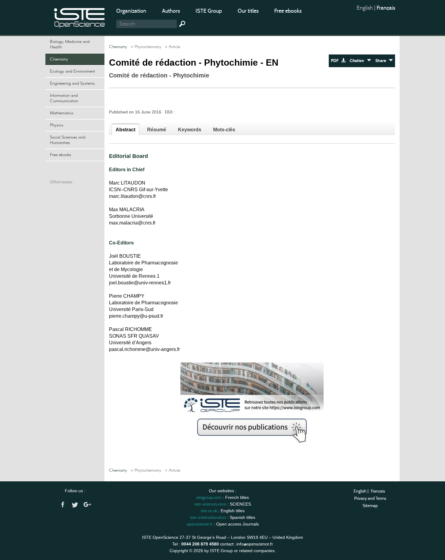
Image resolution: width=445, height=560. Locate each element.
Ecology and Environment (72, 71)
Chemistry (59, 59)
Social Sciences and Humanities (67, 140)
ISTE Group (209, 11)
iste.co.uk (209, 510)
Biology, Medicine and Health (70, 44)
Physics (56, 125)
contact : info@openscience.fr (246, 544)
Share (382, 60)
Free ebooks (288, 11)
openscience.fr (199, 524)
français (386, 8)
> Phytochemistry (144, 47)
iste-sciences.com (210, 504)
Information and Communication (64, 98)
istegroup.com (209, 497)
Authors (171, 11)
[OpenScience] (79, 16)
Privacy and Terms (370, 498)
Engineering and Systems (72, 83)
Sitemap (370, 505)
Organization (131, 11)
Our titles (248, 11)
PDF (336, 60)
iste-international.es (208, 517)
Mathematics (61, 113)
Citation (358, 60)
